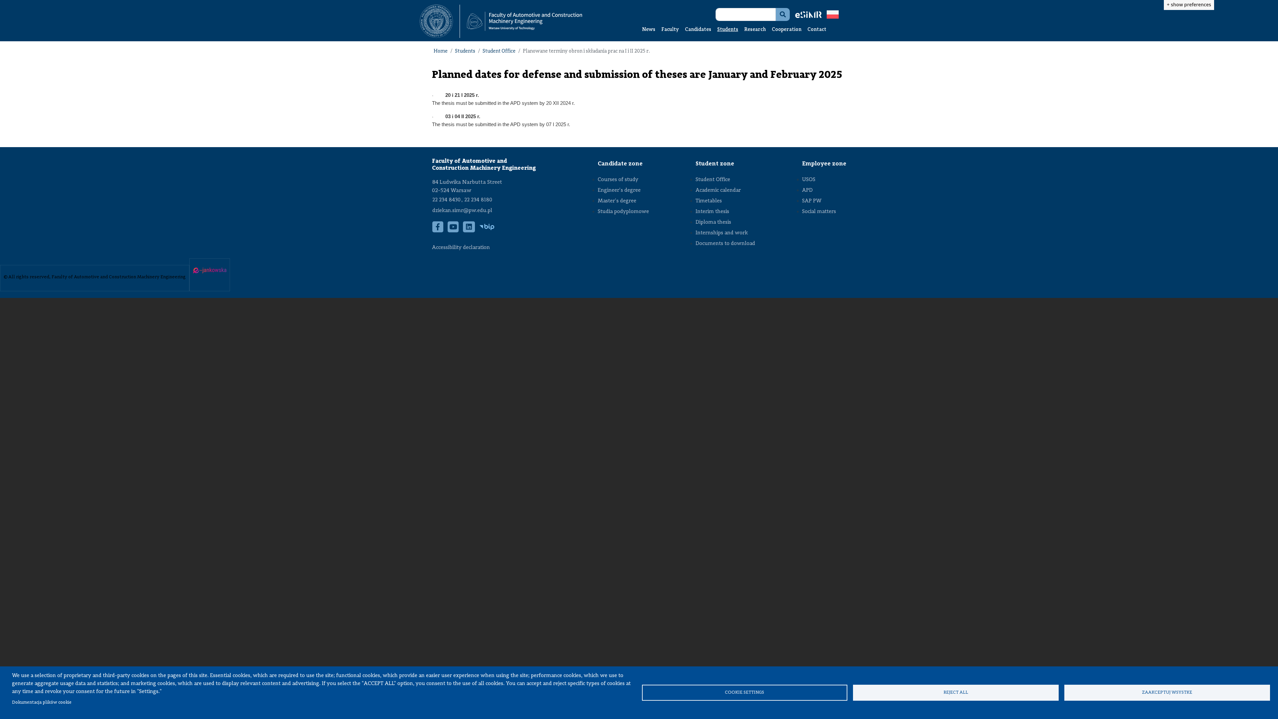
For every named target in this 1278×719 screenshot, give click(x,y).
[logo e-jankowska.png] (209, 270)
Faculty (670, 29)
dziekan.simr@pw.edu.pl (462, 210)
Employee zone (824, 164)
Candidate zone (620, 164)
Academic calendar (718, 190)
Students (727, 29)
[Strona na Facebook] (438, 230)
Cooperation (786, 29)
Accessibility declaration (461, 247)
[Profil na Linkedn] (469, 230)
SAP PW (811, 201)
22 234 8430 (446, 200)
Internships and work (722, 233)
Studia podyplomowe (623, 211)
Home (441, 51)
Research (755, 29)
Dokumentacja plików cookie (42, 702)
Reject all (956, 692)
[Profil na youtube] (453, 230)
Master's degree (617, 201)
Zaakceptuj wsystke (1167, 692)
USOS (808, 179)
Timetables (709, 201)
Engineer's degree (619, 190)
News (648, 29)
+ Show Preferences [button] (1189, 4)
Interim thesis (712, 211)
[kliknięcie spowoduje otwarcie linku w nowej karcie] (436, 21)
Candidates (698, 29)
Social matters (819, 211)
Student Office (499, 51)
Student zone (715, 164)
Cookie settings (744, 692)
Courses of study (618, 179)
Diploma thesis (713, 222)
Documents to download (725, 243)
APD (807, 190)
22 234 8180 (478, 200)
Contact (816, 29)
